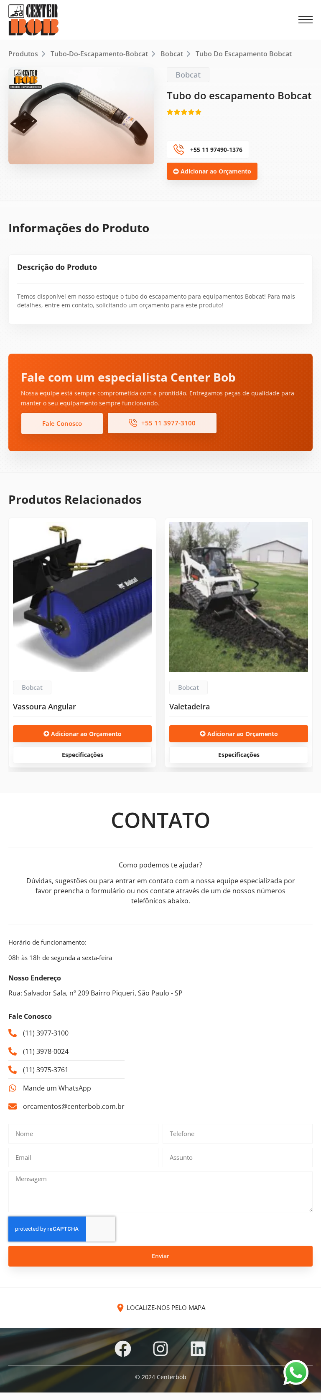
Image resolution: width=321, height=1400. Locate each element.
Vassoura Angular (44, 706)
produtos (23, 53)
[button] (305, 20)
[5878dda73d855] (81, 115)
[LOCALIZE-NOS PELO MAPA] (120, 1308)
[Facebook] (123, 1348)
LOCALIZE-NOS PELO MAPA (166, 1307)
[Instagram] (160, 1348)
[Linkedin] (198, 1348)
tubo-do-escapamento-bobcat (99, 53)
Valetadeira (189, 706)
